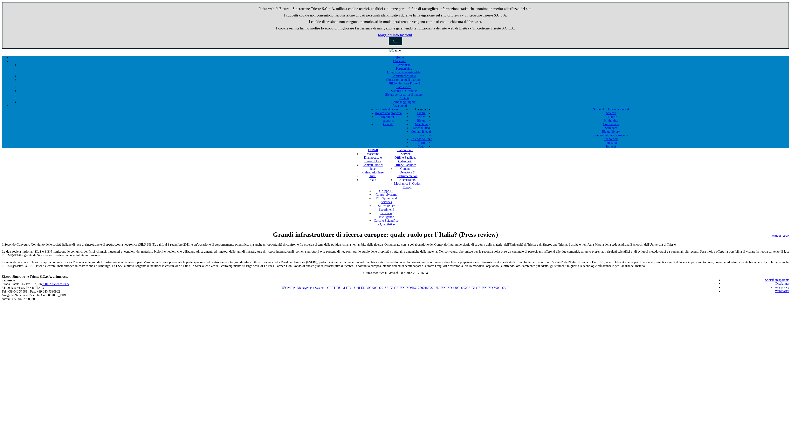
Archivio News (779, 236)
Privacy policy (780, 287)
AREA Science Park (55, 284)
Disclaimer (782, 283)
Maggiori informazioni (395, 35)
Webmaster (782, 291)
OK (395, 41)
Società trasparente (777, 280)
